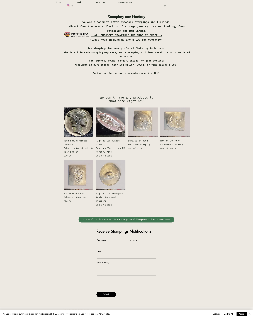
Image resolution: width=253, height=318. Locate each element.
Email (99, 251)
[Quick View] (78, 122)
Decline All (228, 313)
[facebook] (72, 5)
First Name (101, 240)
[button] (164, 6)
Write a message (103, 263)
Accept (241, 313)
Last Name (132, 240)
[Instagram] (68, 5)
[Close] (249, 314)
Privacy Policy (104, 313)
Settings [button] (216, 313)
